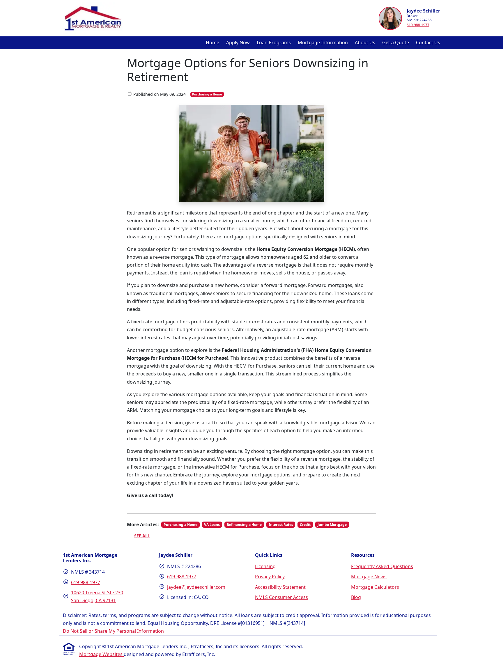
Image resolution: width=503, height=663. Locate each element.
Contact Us (428, 42)
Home (212, 42)
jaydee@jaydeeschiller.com (196, 587)
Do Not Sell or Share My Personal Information (113, 631)
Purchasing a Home (207, 94)
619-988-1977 (418, 24)
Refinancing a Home (244, 524)
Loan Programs (274, 42)
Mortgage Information (323, 42)
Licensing (265, 566)
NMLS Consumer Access (281, 597)
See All (142, 535)
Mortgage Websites (101, 654)
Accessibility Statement (280, 587)
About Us (365, 42)
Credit (305, 524)
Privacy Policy (270, 576)
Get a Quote (395, 42)
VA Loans (212, 524)
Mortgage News (369, 576)
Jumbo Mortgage (332, 524)
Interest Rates (281, 524)
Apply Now (238, 42)
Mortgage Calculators (375, 587)
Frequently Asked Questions (382, 566)
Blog (356, 597)
